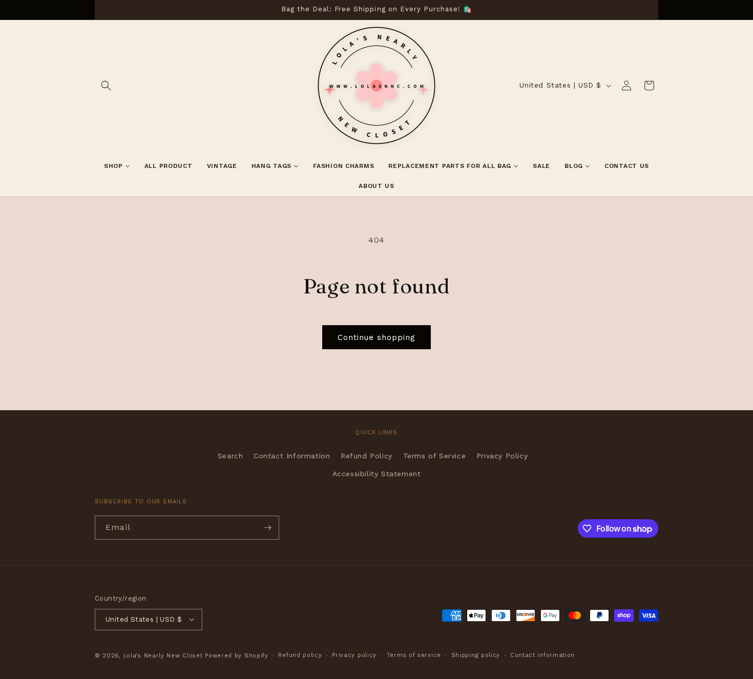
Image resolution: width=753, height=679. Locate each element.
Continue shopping (376, 337)
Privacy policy (354, 654)
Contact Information (292, 455)
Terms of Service (434, 455)
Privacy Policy (502, 455)
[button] (106, 85)
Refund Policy (366, 455)
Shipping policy (475, 654)
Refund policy (300, 654)
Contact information (542, 654)
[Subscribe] (267, 528)
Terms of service (414, 654)
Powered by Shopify (236, 655)
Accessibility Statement (376, 473)
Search (230, 455)
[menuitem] (117, 166)
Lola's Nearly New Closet (163, 655)
